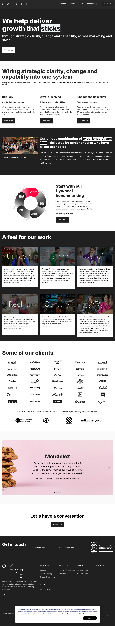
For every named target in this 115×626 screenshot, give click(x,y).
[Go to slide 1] (54, 492)
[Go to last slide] (6, 468)
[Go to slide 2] (56, 492)
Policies (81, 565)
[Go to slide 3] (58, 492)
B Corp (43, 584)
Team (82, 4)
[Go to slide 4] (60, 492)
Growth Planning (46, 574)
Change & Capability (47, 577)
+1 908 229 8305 (68, 548)
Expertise (62, 4)
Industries (72, 4)
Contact (100, 565)
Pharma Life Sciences (67, 570)
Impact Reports (45, 589)
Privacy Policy (82, 570)
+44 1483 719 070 (40, 548)
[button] (99, 4)
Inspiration (91, 4)
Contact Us (107, 4)
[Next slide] (109, 468)
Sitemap (110, 616)
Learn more (8, 121)
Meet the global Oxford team (15, 158)
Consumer (62, 574)
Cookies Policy (82, 574)
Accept (90, 618)
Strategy (43, 570)
